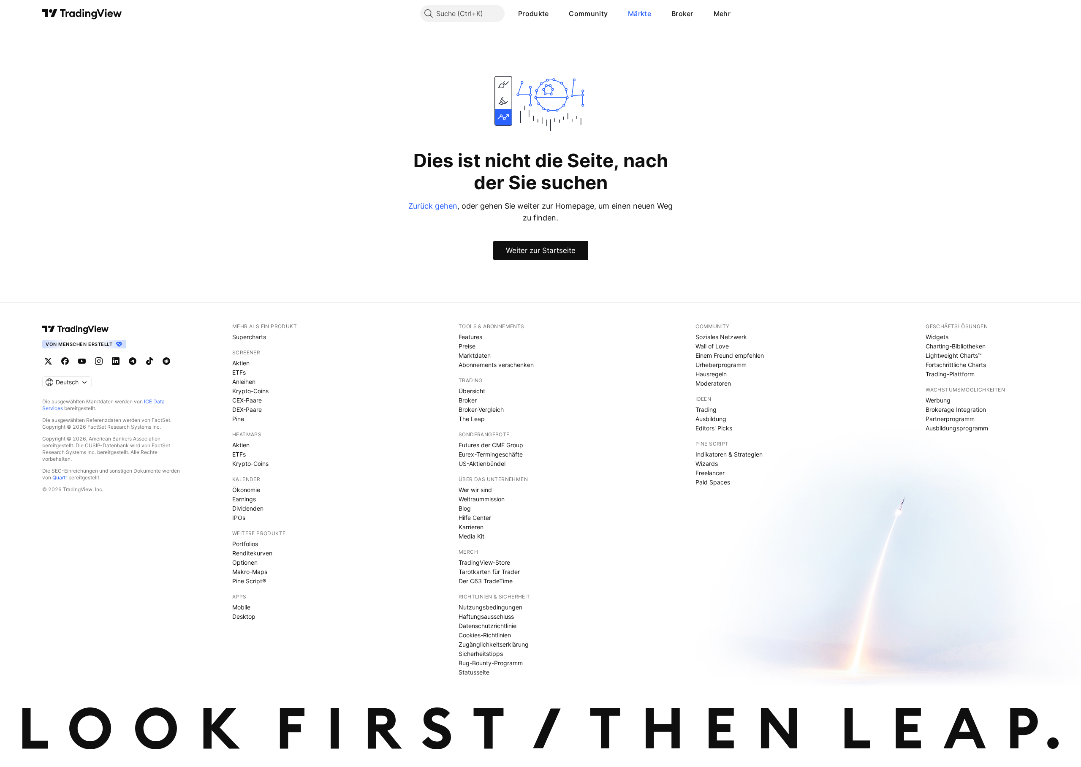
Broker (682, 13)
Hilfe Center (475, 517)
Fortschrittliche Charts (956, 364)
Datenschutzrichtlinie (487, 625)
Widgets (937, 336)
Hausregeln (711, 374)
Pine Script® (249, 581)
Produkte (533, 13)
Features (470, 336)
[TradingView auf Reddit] (166, 361)
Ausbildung (710, 418)
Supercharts (249, 336)
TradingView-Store (484, 562)
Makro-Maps (249, 571)
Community (588, 13)
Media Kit (471, 536)
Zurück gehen (432, 205)
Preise (467, 346)
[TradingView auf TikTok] (149, 361)
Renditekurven (252, 553)
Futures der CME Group (491, 445)
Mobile (241, 607)
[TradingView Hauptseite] (82, 13)
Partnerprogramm (950, 418)
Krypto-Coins (250, 390)
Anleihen (243, 381)
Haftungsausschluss (486, 616)
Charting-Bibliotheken (956, 346)
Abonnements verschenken (496, 364)
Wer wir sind (475, 489)
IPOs (238, 517)
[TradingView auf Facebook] (65, 361)
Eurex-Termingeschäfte (491, 454)
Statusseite (474, 672)
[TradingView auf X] (48, 361)
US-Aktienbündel (482, 463)
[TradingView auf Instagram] (99, 361)
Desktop (243, 616)
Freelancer (710, 472)
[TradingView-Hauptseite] (75, 329)
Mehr (722, 13)
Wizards (706, 463)
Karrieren (471, 526)
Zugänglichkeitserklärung (494, 644)
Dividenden (247, 508)
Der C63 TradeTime (486, 581)
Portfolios (245, 543)
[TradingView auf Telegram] (133, 361)
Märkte (639, 13)
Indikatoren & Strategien (729, 454)
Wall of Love (712, 346)
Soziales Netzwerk (721, 336)
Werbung (938, 400)
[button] (555, 13)
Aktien (241, 363)
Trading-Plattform (950, 374)
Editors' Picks (713, 428)
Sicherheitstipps (481, 653)
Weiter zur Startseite (541, 250)
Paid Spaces (712, 482)
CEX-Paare (247, 400)
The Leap (472, 418)
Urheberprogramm (721, 364)
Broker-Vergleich (481, 409)
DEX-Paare (247, 409)
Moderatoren (713, 383)
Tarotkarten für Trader (489, 571)
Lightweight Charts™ (954, 355)
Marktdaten (475, 355)
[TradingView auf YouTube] (82, 361)
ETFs (239, 372)
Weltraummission (482, 499)
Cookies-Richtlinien (485, 635)
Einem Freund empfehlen (729, 355)
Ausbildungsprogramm (957, 428)
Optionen (245, 562)
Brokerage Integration (956, 409)
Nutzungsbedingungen (490, 607)
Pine (238, 418)
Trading (706, 409)
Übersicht (472, 390)
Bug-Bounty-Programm (491, 662)
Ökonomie (246, 489)
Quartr (59, 477)
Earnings (244, 499)
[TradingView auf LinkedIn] (116, 361)
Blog (465, 508)
